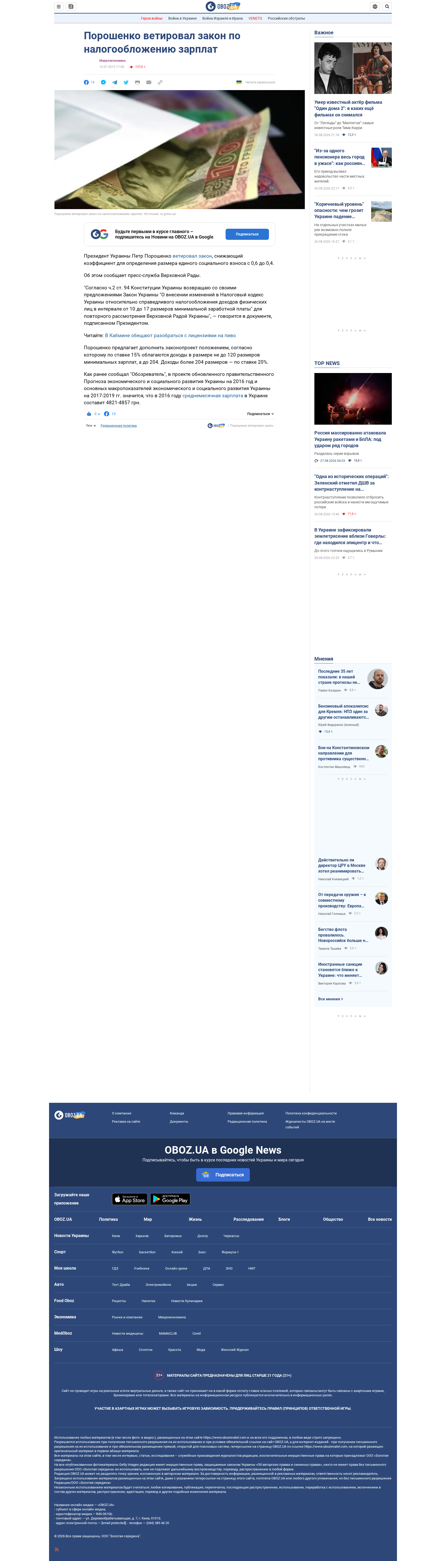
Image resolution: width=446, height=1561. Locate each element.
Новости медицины (127, 1333)
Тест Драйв (121, 1285)
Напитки (148, 1301)
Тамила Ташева (329, 948)
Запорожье (173, 1236)
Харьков (142, 1236)
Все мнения (329, 999)
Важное (323, 32)
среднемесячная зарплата (212, 396)
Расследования (249, 1219)
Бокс (202, 1252)
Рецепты (119, 1301)
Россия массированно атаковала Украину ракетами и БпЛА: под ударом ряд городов (350, 439)
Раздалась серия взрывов (336, 453)
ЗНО (229, 1268)
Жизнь (195, 1219)
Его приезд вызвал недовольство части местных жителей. (339, 176)
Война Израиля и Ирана (222, 18)
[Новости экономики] (216, 427)
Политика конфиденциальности (311, 1113)
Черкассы (231, 1236)
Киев (116, 1236)
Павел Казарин (329, 690)
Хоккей (177, 1252)
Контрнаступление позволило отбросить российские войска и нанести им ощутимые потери (351, 502)
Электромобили (158, 1285)
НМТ (252, 1268)
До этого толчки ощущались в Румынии (348, 551)
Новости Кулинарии (187, 1301)
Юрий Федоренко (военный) (338, 725)
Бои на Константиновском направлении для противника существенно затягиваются (343, 753)
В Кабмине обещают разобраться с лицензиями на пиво (170, 335)
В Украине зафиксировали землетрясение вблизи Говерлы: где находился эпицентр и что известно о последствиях (350, 536)
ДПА (206, 1268)
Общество (333, 1219)
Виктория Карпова (332, 983)
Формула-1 (230, 1252)
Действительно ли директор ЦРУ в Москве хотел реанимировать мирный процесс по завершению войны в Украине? (341, 866)
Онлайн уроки (176, 1268)
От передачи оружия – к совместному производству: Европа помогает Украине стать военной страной (342, 900)
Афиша (117, 1350)
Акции (192, 1285)
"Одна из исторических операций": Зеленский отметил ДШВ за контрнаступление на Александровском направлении (351, 483)
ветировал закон (192, 256)
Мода (201, 1350)
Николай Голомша (332, 914)
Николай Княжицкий (333, 879)
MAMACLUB (168, 1333)
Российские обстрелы (286, 18)
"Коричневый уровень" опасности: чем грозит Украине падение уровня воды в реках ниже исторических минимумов (339, 210)
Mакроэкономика (112, 60)
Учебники (141, 1268)
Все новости (380, 1219)
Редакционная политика (119, 425)
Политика (108, 1219)
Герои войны (152, 18)
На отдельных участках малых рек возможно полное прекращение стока (340, 230)
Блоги (284, 1219)
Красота (174, 1350)
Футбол (117, 1252)
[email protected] (113, 1523)
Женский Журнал (235, 1350)
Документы (179, 1121)
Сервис (218, 1285)
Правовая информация (246, 1113)
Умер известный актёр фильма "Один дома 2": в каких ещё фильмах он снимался (348, 108)
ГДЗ (115, 1268)
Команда (177, 1113)
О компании (121, 1113)
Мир (148, 1219)
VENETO (255, 18)
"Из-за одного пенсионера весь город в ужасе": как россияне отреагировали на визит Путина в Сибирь (340, 157)
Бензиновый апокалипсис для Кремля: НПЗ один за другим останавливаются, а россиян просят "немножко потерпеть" (343, 712)
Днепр (202, 1236)
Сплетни (146, 1350)
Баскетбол (147, 1252)
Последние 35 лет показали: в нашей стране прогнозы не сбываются (337, 677)
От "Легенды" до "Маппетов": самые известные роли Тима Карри (344, 125)
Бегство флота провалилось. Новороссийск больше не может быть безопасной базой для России (343, 935)
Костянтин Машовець (334, 767)
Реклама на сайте (126, 1121)
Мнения (323, 659)
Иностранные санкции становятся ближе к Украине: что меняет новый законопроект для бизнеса (343, 970)
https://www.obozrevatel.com (224, 1437)
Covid (197, 1333)
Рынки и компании (127, 1317)
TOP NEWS (327, 363)
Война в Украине (182, 18)
